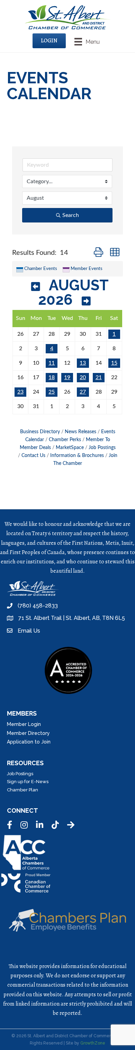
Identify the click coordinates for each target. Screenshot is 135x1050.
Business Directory (40, 431)
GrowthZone (92, 1043)
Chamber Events (40, 269)
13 (83, 363)
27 (83, 392)
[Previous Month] (36, 287)
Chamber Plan (22, 789)
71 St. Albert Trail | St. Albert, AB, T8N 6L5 (71, 618)
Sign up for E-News (27, 781)
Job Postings (102, 447)
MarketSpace (70, 447)
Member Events (86, 269)
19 (67, 377)
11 (51, 363)
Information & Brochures (77, 455)
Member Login (24, 724)
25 (51, 392)
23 (20, 392)
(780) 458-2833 (38, 605)
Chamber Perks (65, 439)
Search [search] (70, 215)
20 (83, 377)
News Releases (80, 431)
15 (114, 363)
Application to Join (29, 742)
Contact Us (33, 455)
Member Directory (28, 733)
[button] (98, 253)
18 (51, 377)
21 (99, 377)
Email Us (29, 630)
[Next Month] (86, 301)
